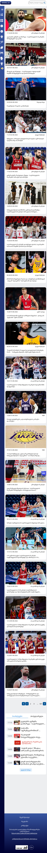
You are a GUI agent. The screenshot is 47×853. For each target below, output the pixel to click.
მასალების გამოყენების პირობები (24, 833)
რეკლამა (24, 821)
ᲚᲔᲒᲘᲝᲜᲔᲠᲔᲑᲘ (40, 135)
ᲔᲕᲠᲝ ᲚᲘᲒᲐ (41, 312)
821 (41, 704)
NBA (43, 415)
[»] (44, 703)
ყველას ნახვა (26, 770)
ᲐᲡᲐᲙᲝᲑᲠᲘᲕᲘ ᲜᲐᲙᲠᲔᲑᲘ (37, 381)
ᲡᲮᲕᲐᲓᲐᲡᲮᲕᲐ (41, 102)
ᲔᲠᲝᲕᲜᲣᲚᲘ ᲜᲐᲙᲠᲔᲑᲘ (38, 33)
